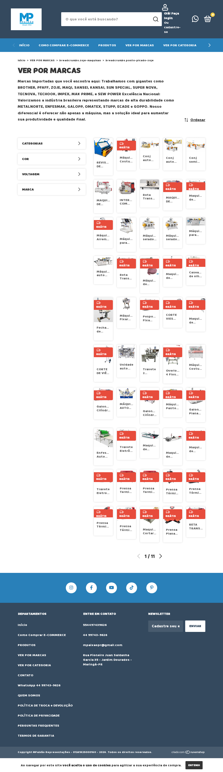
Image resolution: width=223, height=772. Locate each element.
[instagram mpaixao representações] (71, 587)
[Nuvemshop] (188, 752)
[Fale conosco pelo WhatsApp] (195, 20)
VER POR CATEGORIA (179, 45)
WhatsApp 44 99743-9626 (39, 685)
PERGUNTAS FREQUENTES (38, 725)
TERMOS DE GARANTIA (36, 735)
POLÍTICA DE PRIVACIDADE (39, 715)
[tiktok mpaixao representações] (131, 587)
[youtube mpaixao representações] (111, 587)
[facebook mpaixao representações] (91, 587)
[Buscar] (155, 19)
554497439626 (95, 625)
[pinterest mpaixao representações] (151, 587)
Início (24, 45)
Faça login (171, 15)
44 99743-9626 (95, 635)
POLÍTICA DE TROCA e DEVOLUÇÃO (45, 705)
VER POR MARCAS (139, 45)
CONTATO (25, 675)
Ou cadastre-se (172, 27)
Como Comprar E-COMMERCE (64, 45)
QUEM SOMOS (29, 695)
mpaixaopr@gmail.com (102, 645)
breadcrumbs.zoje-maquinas (80, 60)
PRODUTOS (107, 45)
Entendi (194, 765)
